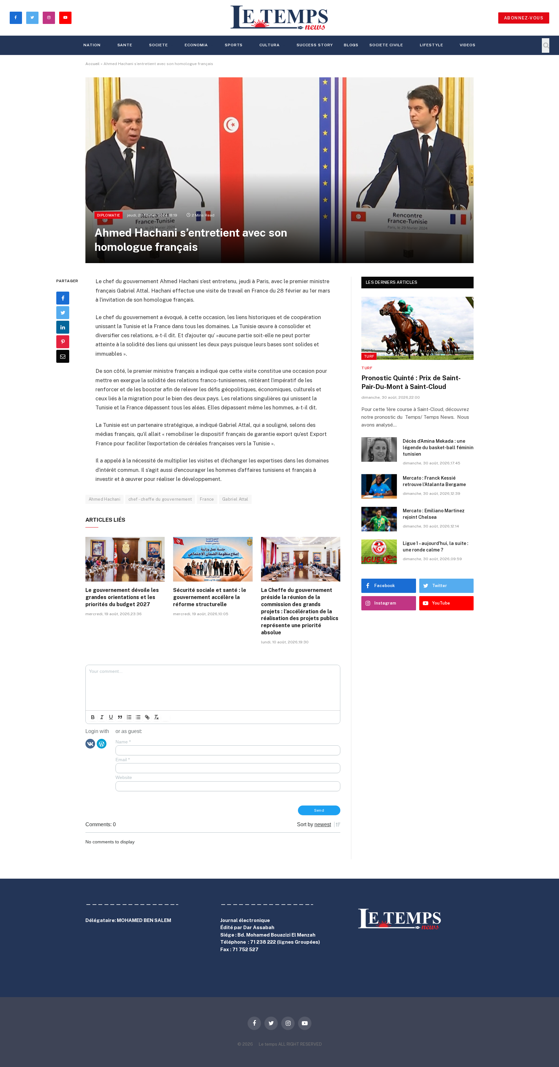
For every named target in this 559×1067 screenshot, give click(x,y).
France (207, 499)
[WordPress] (101, 743)
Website (123, 777)
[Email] (62, 356)
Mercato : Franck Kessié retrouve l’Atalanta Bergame (434, 481)
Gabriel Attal (235, 499)
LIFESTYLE (431, 45)
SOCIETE (158, 45)
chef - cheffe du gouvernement (160, 499)
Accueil (92, 63)
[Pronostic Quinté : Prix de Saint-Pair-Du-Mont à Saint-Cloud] (417, 328)
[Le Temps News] (279, 18)
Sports (234, 45)
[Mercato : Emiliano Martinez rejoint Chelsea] (379, 519)
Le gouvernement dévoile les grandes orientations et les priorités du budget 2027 (122, 597)
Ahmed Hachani (104, 499)
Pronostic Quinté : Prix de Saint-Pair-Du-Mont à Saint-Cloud (411, 382)
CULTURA (269, 45)
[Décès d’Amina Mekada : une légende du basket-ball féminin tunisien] (379, 449)
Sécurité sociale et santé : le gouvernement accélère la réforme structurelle (209, 597)
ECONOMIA (196, 45)
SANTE (125, 45)
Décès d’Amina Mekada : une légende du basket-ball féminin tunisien (438, 448)
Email (122, 759)
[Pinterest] (62, 342)
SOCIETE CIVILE (386, 45)
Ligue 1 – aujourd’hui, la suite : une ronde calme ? (435, 546)
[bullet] (138, 717)
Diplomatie (108, 215)
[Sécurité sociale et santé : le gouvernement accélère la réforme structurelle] (212, 559)
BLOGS (351, 45)
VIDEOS (468, 45)
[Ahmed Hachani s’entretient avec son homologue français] (279, 170)
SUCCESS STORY (315, 45)
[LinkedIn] (62, 327)
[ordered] (129, 717)
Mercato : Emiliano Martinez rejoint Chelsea (434, 514)
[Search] (545, 45)
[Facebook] (62, 298)
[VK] (90, 743)
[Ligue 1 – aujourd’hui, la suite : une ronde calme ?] (379, 551)
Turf (369, 356)
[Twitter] (62, 312)
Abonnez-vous (523, 18)
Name (123, 741)
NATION (92, 45)
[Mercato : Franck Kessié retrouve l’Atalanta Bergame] (379, 486)
